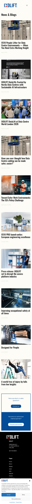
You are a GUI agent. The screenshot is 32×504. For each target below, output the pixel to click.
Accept (8, 494)
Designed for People (10, 347)
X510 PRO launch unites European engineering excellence (15, 235)
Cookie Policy (12, 502)
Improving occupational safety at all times (15, 311)
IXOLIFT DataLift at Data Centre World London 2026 (15, 122)
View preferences (16, 499)
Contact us (16, 406)
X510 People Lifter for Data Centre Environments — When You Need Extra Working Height (15, 45)
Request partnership (16, 424)
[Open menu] (27, 5)
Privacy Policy (19, 502)
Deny (23, 494)
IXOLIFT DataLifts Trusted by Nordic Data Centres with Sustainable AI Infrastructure (14, 85)
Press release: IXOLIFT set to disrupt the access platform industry (12, 274)
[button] (30, 481)
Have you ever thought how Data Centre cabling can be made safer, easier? (15, 161)
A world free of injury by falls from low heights (14, 383)
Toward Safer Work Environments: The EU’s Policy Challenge (16, 198)
